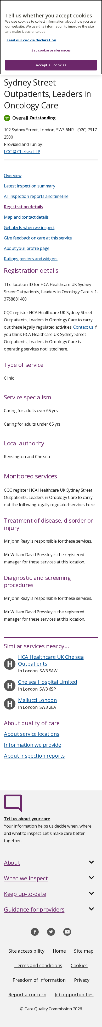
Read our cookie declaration (31, 40)
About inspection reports (34, 755)
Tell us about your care (27, 819)
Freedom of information (39, 980)
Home (59, 951)
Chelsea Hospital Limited (47, 681)
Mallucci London (37, 700)
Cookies (79, 965)
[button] (51, 118)
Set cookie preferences (51, 50)
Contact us (83, 327)
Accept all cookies (51, 65)
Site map (84, 951)
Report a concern (27, 994)
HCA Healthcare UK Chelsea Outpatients (51, 660)
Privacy (81, 980)
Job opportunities (74, 994)
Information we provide (32, 744)
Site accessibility (26, 951)
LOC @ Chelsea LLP (22, 151)
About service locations (31, 733)
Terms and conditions (38, 965)
